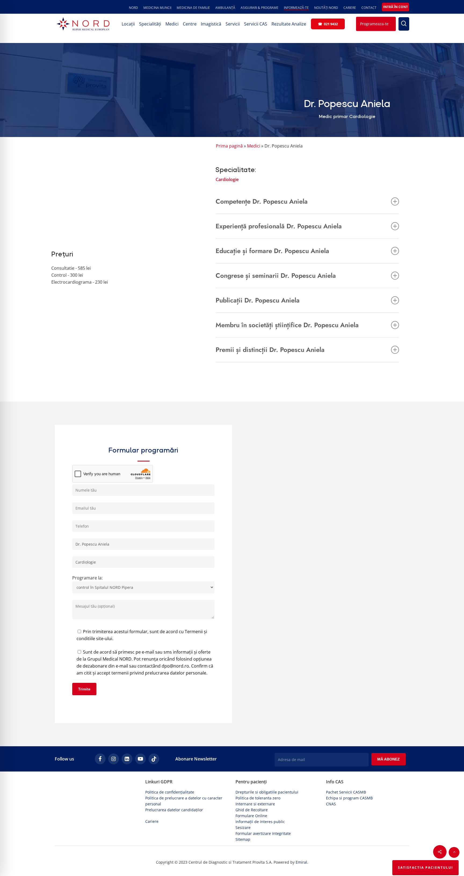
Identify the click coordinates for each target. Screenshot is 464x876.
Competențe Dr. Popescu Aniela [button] (262, 201)
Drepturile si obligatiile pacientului (266, 792)
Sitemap (242, 839)
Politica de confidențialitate (169, 792)
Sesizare (243, 827)
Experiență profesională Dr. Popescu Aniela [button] (279, 226)
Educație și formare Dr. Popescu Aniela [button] (272, 250)
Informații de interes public (260, 821)
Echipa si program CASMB (349, 798)
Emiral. (302, 862)
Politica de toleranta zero (257, 798)
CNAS (331, 803)
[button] (454, 852)
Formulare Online (251, 815)
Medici (253, 146)
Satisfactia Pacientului (425, 867)
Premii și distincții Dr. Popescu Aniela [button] (270, 349)
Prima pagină (229, 146)
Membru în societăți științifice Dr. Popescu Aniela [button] (287, 325)
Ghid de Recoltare (251, 809)
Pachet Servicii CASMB (346, 792)
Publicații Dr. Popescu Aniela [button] (258, 300)
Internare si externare (255, 803)
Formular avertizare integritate (263, 833)
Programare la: (87, 578)
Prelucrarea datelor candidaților (174, 809)
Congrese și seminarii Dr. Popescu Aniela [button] (276, 275)
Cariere (151, 821)
